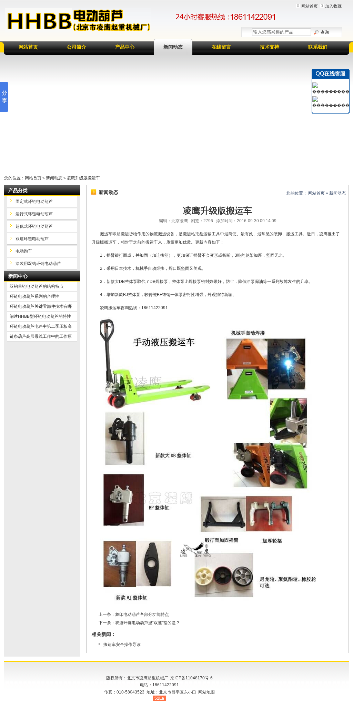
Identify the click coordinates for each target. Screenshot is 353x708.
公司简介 (76, 47)
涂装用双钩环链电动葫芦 (38, 263)
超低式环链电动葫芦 (34, 226)
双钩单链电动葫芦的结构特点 (36, 286)
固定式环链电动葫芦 (34, 201)
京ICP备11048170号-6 (191, 678)
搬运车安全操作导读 (122, 644)
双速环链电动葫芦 (32, 238)
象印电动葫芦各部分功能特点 (142, 614)
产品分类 (18, 190)
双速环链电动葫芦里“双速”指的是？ (147, 622)
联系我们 (317, 47)
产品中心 (124, 47)
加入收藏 (333, 6)
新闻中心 (18, 276)
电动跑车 (24, 251)
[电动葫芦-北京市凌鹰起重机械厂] (78, 20)
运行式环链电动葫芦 (34, 214)
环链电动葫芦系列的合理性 (34, 296)
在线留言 (221, 47)
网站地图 (206, 692)
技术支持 (269, 47)
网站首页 (309, 6)
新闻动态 (173, 47)
